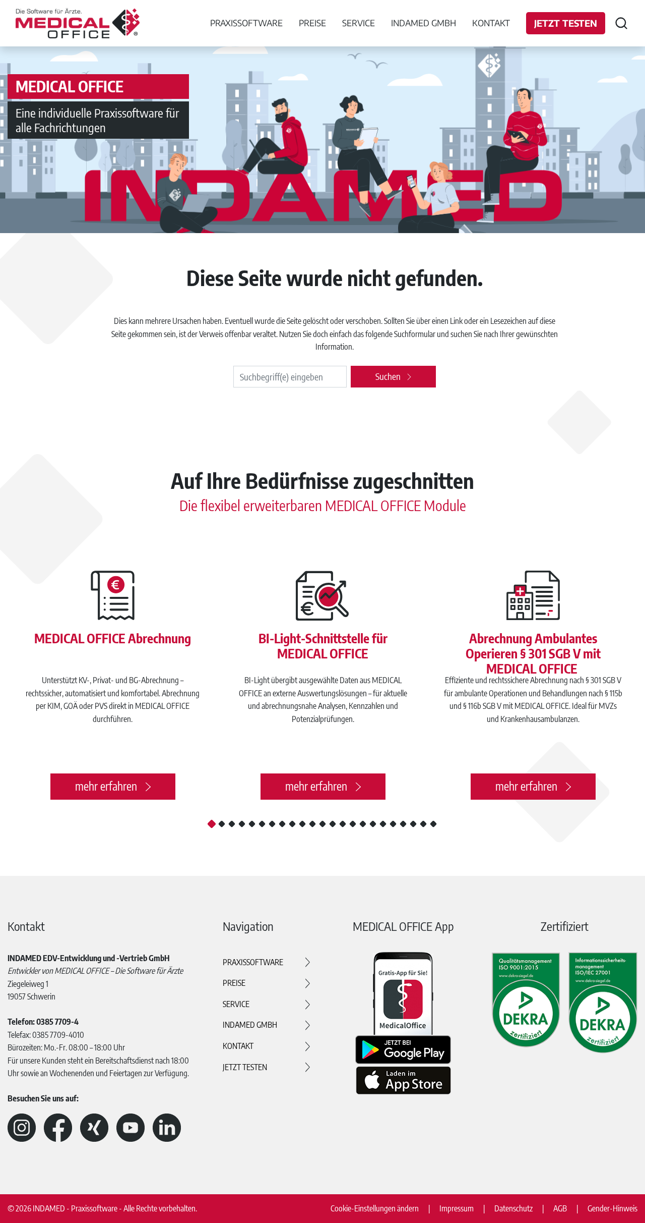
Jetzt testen (565, 23)
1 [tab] (211, 823)
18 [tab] (382, 823)
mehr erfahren (106, 786)
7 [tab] (272, 823)
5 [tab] (251, 823)
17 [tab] (372, 823)
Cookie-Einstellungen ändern (375, 1208)
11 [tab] (312, 823)
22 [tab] (423, 823)
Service (236, 1004)
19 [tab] (393, 823)
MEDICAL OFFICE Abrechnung (112, 638)
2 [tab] (221, 823)
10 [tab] (302, 823)
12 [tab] (322, 823)
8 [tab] (282, 823)
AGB (560, 1208)
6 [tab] (262, 823)
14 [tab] (342, 823)
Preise (234, 983)
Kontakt (491, 22)
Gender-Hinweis (612, 1208)
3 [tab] (231, 823)
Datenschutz (513, 1208)
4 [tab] (241, 823)
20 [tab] (403, 823)
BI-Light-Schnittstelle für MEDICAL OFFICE (323, 645)
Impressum (456, 1208)
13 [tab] (332, 823)
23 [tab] (433, 823)
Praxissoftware (253, 962)
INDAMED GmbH (250, 1025)
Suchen (388, 376)
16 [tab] (362, 823)
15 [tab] (352, 823)
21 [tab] (413, 823)
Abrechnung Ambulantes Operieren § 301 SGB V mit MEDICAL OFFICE (533, 653)
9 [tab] (292, 823)
